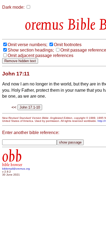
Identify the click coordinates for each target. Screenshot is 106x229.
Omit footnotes (68, 44)
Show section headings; (31, 50)
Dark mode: (13, 7)
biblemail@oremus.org (16, 168)
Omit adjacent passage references (40, 55)
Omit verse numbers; (27, 44)
